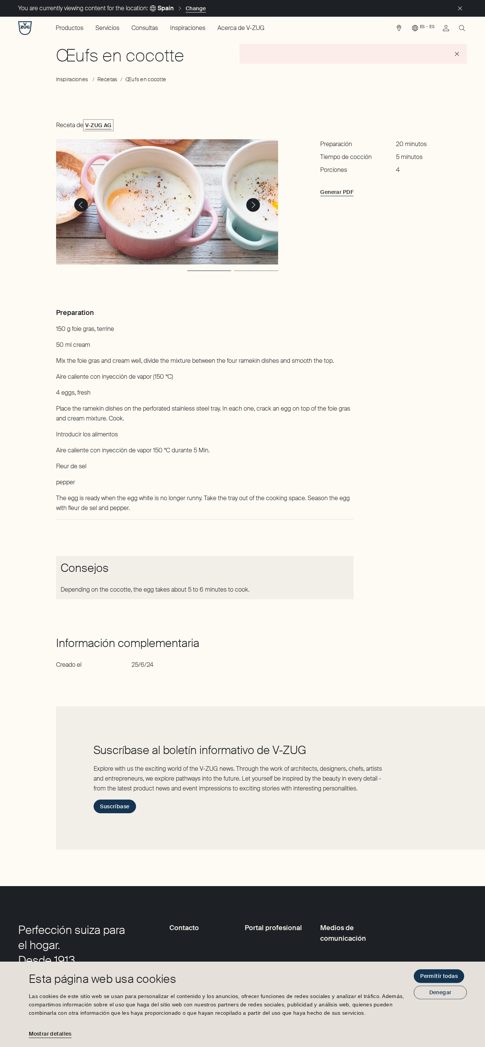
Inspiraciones (187, 28)
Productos (69, 28)
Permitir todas (439, 976)
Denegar (440, 992)
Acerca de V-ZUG (240, 28)
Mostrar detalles (50, 1033)
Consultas (144, 28)
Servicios (107, 28)
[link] (399, 30)
